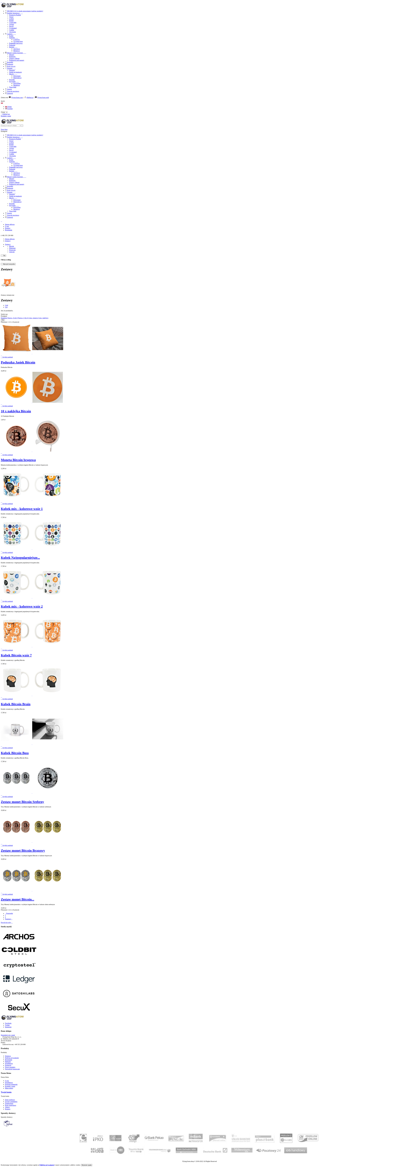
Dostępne (4, 318)
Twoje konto (6, 1092)
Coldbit (11, 30)
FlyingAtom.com (17, 97)
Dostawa (8, 1056)
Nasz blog (4, 129)
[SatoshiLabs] (19, 1000)
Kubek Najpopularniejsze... (20, 557)
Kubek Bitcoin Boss (15, 753)
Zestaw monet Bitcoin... (17, 899)
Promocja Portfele (15, 15)
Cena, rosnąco (33, 318)
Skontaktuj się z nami (8, 1035)
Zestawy (8, 244)
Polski (9, 107)
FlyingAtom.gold (43, 97)
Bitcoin (11, 246)
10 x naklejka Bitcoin (16, 411)
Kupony (7, 1109)
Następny (8, 919)
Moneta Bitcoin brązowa (18, 460)
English (10, 109)
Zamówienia (9, 1103)
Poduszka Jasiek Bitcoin (18, 362)
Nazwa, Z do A (23, 318)
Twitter (7, 1025)
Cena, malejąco (43, 318)
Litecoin (12, 252)
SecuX (11, 26)
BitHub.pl (30, 97)
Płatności (8, 1061)
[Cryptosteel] (19, 971)
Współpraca (9, 1063)
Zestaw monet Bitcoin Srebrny (22, 802)
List (6, 307)
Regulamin (8, 1060)
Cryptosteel (13, 28)
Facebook (8, 1023)
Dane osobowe (10, 1100)
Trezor (11, 17)
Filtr (3, 320)
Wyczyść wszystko (8, 264)
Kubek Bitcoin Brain (15, 704)
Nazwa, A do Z (12, 318)
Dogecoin (12, 250)
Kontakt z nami (6, 116)
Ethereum (12, 248)
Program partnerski (11, 1084)
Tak (3, 255)
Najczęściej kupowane (12, 1069)
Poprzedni (9, 913)
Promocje (8, 1065)
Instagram (8, 1027)
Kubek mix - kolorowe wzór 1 (22, 509)
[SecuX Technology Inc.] (19, 1014)
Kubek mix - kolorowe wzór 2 (22, 606)
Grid (6, 305)
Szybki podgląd (7, 357)
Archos (11, 24)
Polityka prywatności (12, 1058)
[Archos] (19, 943)
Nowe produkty (10, 1067)
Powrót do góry (7, 922)
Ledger (11, 19)
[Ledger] (19, 985)
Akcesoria (12, 32)
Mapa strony (9, 1088)
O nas (7, 1081)
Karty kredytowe (10, 1105)
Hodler (11, 21)
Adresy (7, 1107)
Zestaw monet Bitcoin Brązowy (23, 850)
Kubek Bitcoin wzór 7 (16, 655)
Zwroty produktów (11, 1101)
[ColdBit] (19, 957)
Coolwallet (12, 22)
